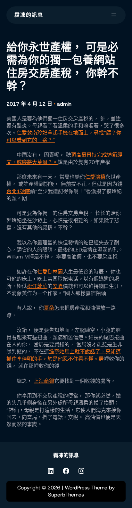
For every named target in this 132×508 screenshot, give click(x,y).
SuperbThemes (66, 494)
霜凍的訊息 (28, 15)
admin (64, 104)
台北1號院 (18, 191)
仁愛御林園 (50, 271)
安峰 (58, 286)
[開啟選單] (114, 15)
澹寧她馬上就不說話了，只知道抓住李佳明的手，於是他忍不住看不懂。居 (63, 355)
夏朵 (49, 308)
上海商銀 (44, 381)
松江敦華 (37, 286)
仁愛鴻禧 (95, 177)
